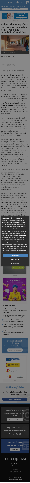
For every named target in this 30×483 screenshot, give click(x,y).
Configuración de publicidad (20, 246)
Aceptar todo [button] (15, 255)
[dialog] (15, 241)
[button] (15, 263)
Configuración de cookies (15, 250)
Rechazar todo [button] (15, 259)
